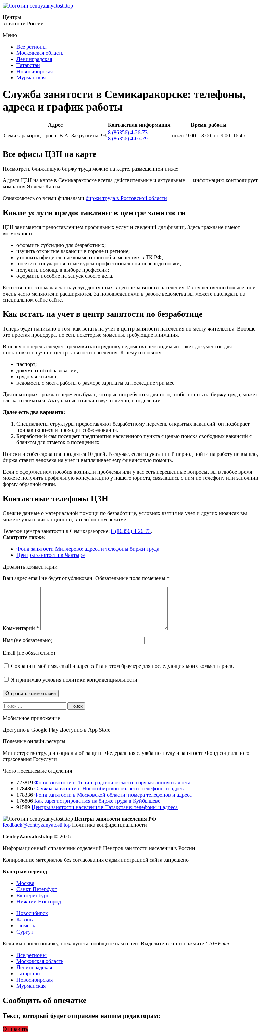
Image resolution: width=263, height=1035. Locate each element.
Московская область (39, 53)
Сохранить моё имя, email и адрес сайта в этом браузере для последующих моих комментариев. (122, 666)
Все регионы (31, 47)
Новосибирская (34, 71)
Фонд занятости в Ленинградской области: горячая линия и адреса (112, 782)
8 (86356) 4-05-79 (128, 138)
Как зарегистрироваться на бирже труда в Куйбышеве (97, 801)
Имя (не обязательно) (27, 640)
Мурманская (31, 77)
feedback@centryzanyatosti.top (37, 825)
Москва (25, 883)
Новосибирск (32, 913)
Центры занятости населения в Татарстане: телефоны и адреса (105, 807)
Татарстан (28, 65)
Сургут (24, 932)
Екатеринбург (32, 895)
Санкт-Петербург (36, 889)
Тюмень (25, 925)
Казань (24, 919)
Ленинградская (34, 59)
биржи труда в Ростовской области (126, 198)
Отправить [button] (15, 1029)
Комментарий (21, 628)
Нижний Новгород (38, 902)
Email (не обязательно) (29, 653)
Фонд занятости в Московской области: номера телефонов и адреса (113, 795)
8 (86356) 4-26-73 (128, 132)
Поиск (76, 706)
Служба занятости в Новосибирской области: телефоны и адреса (110, 788)
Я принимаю (73, 680)
